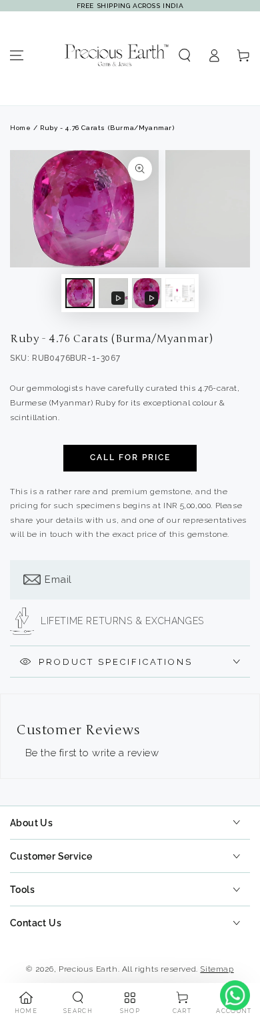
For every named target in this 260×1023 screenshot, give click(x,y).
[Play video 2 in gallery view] (146, 293)
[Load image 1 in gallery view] (80, 293)
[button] (184, 55)
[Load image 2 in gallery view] (180, 293)
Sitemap (216, 969)
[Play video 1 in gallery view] (113, 293)
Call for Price (130, 457)
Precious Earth (88, 969)
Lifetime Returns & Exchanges (122, 621)
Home (20, 127)
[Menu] (16, 55)
